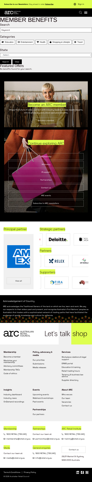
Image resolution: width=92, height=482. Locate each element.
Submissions (38, 363)
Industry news (10, 398)
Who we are (67, 394)
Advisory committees (13, 366)
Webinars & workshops (43, 398)
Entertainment (26, 42)
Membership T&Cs (12, 369)
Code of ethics (10, 373)
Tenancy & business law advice (72, 375)
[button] (85, 12)
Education (9, 42)
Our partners (38, 414)
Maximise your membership (10, 361)
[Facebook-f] (82, 472)
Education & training (71, 367)
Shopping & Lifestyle (60, 42)
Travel (79, 42)
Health (42, 42)
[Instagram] (87, 472)
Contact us (67, 405)
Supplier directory (70, 380)
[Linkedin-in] (77, 472)
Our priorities (39, 360)
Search (5, 61)
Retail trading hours (71, 371)
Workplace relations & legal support (74, 358)
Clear (17, 61)
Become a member (12, 357)
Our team (66, 398)
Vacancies (66, 402)
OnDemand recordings (14, 401)
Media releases (39, 367)
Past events (38, 401)
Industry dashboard (13, 394)
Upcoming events (41, 394)
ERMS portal (67, 363)
